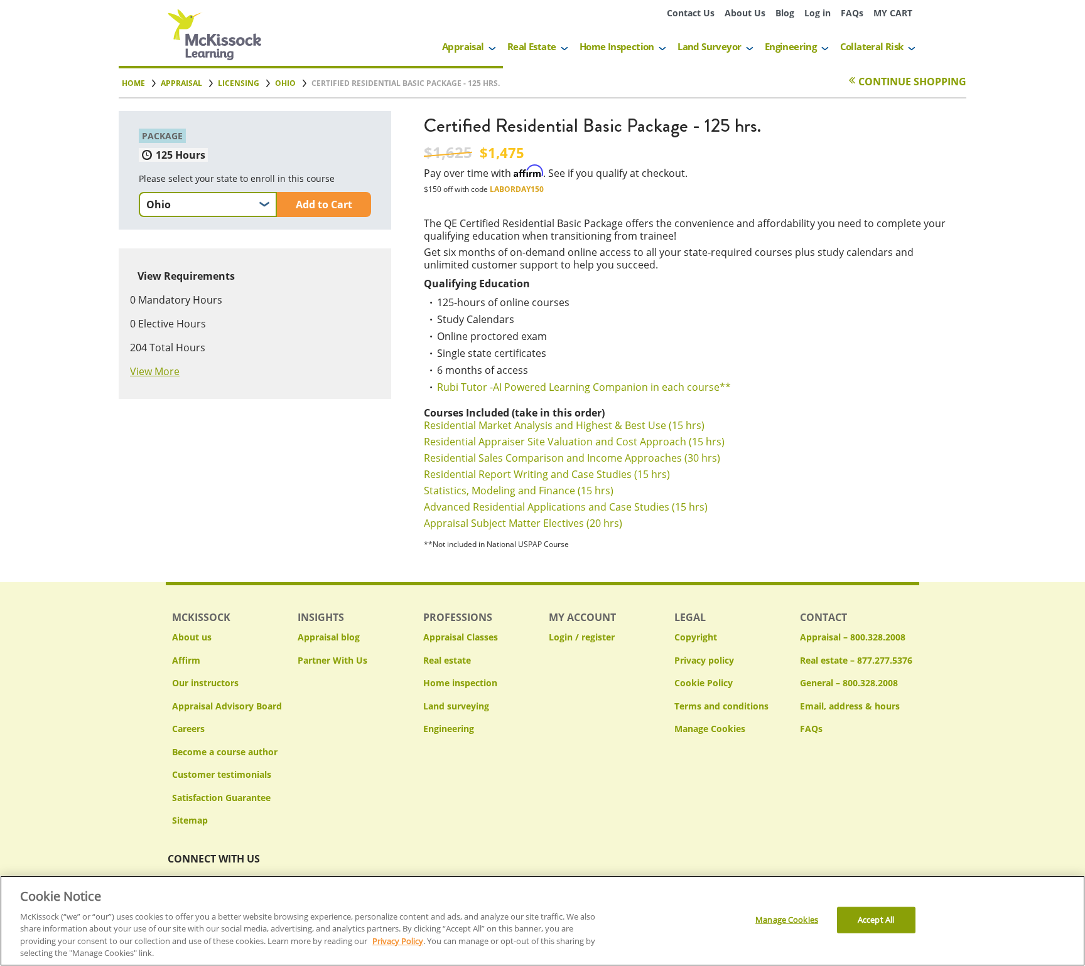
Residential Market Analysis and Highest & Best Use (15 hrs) (564, 425)
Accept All (876, 919)
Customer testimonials (221, 774)
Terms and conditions (721, 706)
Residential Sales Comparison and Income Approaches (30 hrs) (572, 458)
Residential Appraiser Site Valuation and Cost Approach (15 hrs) (574, 441)
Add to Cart (324, 204)
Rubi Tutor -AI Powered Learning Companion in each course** (584, 387)
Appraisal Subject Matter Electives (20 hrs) (523, 523)
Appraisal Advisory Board (227, 706)
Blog (784, 13)
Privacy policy (704, 660)
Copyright (695, 637)
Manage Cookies (709, 729)
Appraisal (463, 46)
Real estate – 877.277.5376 (856, 660)
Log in (817, 13)
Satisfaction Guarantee (221, 798)
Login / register (582, 637)
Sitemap (190, 820)
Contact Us (691, 13)
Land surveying (456, 706)
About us (192, 637)
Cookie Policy (703, 683)
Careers (188, 729)
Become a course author (225, 752)
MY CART (892, 13)
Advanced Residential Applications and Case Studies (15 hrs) (566, 507)
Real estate (447, 660)
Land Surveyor (709, 46)
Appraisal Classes (460, 637)
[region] (542, 921)
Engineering (790, 46)
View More (155, 371)
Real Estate (531, 46)
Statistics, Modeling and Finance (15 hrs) (518, 490)
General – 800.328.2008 (849, 683)
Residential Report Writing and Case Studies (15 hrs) (547, 474)
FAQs (852, 13)
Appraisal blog (329, 637)
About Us (745, 13)
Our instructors (205, 683)
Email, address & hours (850, 706)
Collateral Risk (872, 46)
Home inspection (460, 683)
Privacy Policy (397, 941)
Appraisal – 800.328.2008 (852, 637)
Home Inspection (617, 46)
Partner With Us (332, 660)
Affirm (186, 660)
